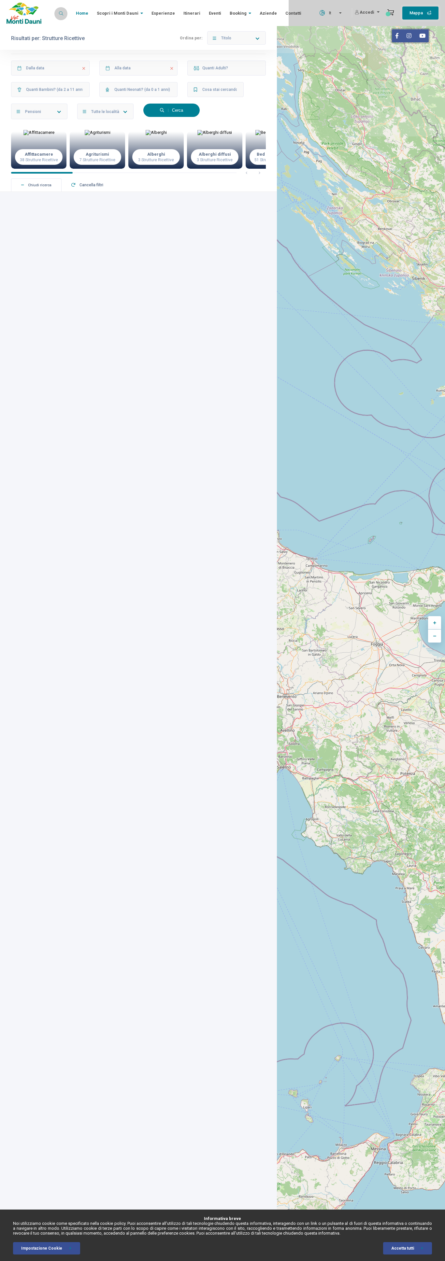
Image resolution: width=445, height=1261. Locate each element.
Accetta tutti (402, 1248)
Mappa (416, 12)
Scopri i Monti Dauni (117, 13)
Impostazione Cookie (41, 1248)
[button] (246, 173)
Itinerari (191, 13)
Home (82, 13)
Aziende (268, 13)
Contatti (293, 13)
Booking (238, 13)
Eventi (215, 13)
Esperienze (163, 13)
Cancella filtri (91, 185)
